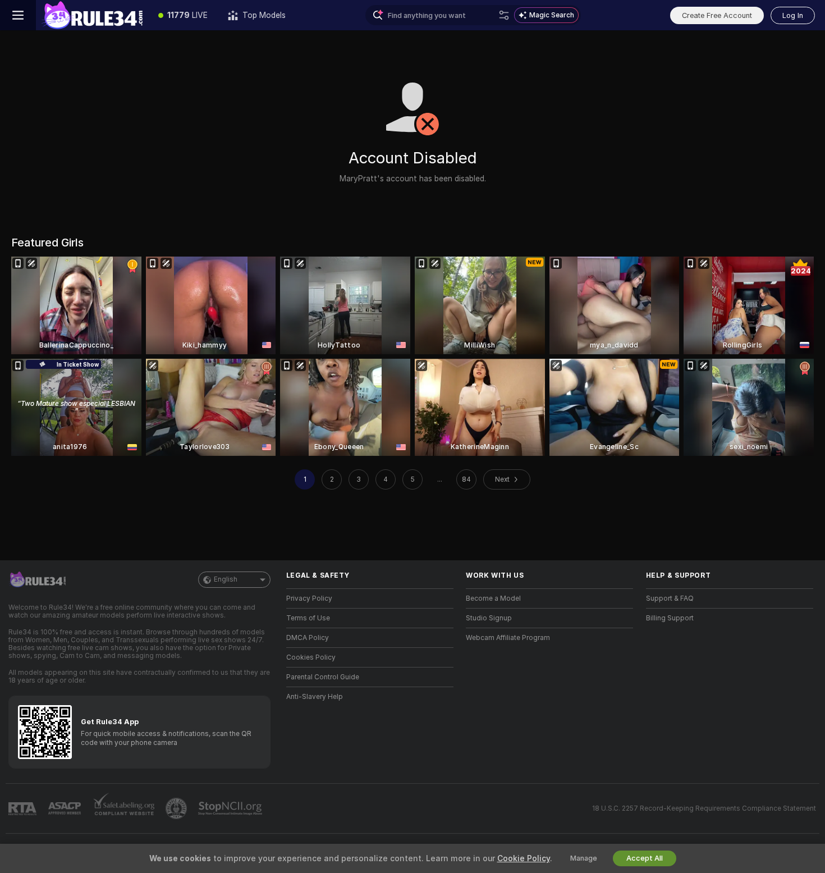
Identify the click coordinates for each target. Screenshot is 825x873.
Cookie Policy (523, 858)
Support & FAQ (670, 598)
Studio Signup (489, 618)
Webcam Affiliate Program (508, 638)
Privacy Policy (309, 598)
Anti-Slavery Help (314, 697)
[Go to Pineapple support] (177, 808)
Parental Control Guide (322, 677)
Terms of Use (308, 618)
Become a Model (493, 598)
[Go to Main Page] (92, 15)
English (225, 579)
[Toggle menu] (18, 15)
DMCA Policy (307, 638)
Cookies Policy (311, 657)
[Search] (504, 15)
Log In (792, 15)
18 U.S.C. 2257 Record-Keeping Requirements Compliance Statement (704, 808)
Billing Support (670, 618)
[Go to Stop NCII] (231, 808)
